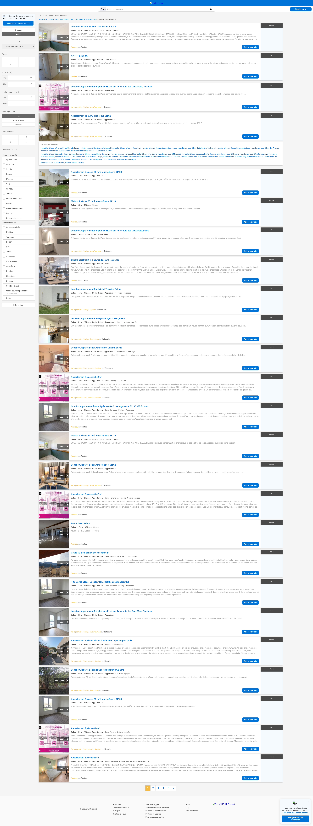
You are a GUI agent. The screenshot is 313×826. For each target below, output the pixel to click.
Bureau (9, 203)
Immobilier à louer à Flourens (228, 154)
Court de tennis (12, 286)
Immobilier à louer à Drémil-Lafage (89, 157)
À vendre (18, 30)
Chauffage (10, 266)
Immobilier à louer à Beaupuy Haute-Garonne (199, 154)
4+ (27, 65)
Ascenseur (10, 256)
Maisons (18, 124)
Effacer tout (18, 305)
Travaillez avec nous (121, 808)
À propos (116, 811)
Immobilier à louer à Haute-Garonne (83, 19)
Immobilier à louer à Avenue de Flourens (64, 151)
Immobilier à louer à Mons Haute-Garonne (92, 154)
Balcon (9, 242)
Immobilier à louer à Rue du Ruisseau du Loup (232, 148)
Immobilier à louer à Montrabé (169, 154)
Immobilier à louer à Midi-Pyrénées (57, 19)
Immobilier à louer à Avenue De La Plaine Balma (59, 148)
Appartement (11, 159)
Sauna (8, 298)
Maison (9, 179)
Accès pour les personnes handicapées (17, 292)
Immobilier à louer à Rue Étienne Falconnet (94, 148)
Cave (8, 247)
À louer (18, 34)
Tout (18, 116)
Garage (9, 213)
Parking (9, 232)
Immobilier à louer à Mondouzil (121, 154)
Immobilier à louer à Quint (65, 157)
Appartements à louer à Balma (52, 163)
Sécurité (9, 281)
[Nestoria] (156, 3)
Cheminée (10, 276)
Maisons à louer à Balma (74, 163)
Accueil (41, 19)
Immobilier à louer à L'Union (147, 157)
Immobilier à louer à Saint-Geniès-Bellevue (119, 157)
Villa (8, 184)
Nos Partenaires (192, 811)
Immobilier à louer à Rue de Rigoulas (125, 148)
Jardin (8, 252)
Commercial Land (13, 218)
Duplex (9, 174)
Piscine (9, 271)
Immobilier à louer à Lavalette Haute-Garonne (58, 154)
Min (5, 78)
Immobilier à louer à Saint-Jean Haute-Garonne (206, 157)
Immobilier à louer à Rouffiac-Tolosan (172, 157)
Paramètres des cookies (154, 817)
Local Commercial (14, 198)
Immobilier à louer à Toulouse (60, 159)
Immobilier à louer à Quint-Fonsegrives (87, 159)
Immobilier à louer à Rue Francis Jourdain (96, 151)
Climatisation (11, 261)
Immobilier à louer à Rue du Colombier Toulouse (196, 148)
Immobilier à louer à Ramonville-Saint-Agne (119, 159)
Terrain (9, 194)
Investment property (15, 208)
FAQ (187, 808)
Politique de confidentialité (155, 811)
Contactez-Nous (119, 814)
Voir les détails (250, 47)
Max (5, 84)
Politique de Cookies (153, 814)
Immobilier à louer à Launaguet (237, 157)
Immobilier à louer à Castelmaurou (253, 154)
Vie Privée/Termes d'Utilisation (157, 808)
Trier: (18, 41)
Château (9, 189)
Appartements (18, 120)
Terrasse (10, 237)
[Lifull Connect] (224, 811)
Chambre (10, 164)
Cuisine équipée (13, 227)
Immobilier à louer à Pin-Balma (145, 154)
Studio (9, 169)
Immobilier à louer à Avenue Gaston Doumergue (158, 148)
